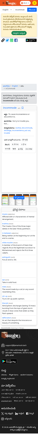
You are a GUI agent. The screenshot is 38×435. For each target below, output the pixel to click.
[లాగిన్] (34, 3)
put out (27, 130)
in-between (6, 233)
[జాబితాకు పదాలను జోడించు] (22, 107)
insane (4, 214)
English (15, 86)
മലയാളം (28, 149)
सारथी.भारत (30, 401)
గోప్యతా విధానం (13, 374)
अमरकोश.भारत (7, 390)
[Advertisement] (19, 63)
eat (3, 280)
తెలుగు (7, 144)
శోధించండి (32, 10)
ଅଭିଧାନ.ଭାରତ (18, 397)
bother (18, 128)
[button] (4, 199)
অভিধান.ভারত (31, 397)
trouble (7, 133)
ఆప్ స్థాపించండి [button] (19, 198)
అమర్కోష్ (6, 86)
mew (4, 287)
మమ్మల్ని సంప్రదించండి (7, 378)
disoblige (7, 130)
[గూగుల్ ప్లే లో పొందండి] (31, 40)
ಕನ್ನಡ (15, 144)
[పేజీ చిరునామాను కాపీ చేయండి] (3, 40)
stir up (4, 296)
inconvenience (18, 130)
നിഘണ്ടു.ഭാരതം (21, 393)
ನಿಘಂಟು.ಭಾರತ (6, 397)
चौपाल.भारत (18, 401)
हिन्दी (25, 140)
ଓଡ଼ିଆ (23, 144)
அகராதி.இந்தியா (7, 393)
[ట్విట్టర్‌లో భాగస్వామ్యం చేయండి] (8, 40)
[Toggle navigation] (3, 3)
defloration (6, 318)
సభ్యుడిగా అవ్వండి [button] (19, 33)
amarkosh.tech (6, 401)
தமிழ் (20, 149)
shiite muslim (7, 242)
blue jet (5, 303)
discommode (27, 128)
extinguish (6, 257)
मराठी (7, 149)
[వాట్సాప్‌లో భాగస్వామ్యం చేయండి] (12, 40)
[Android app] (9, 361)
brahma (5, 223)
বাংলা (14, 149)
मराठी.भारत (20, 390)
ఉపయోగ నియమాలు (26, 374)
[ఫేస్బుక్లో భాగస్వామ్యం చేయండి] (16, 40)
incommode (10, 107)
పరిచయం (4, 374)
